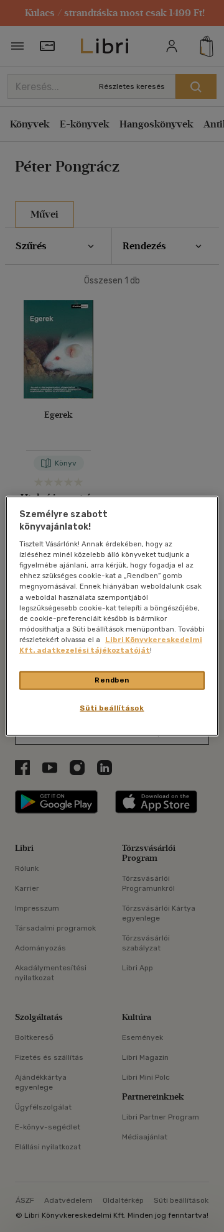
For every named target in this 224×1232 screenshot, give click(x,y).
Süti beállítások (112, 707)
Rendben (112, 680)
